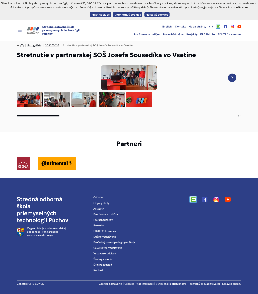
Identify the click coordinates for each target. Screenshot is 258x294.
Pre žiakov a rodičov (147, 34)
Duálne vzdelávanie (105, 236)
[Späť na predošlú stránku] (18, 45)
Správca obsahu (231, 283)
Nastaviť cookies (157, 14)
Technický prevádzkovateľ (204, 283)
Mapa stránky (197, 26)
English (167, 26)
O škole (98, 197)
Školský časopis (102, 259)
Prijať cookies (100, 14)
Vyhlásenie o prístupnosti (171, 283)
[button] (211, 27)
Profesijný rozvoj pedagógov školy (114, 242)
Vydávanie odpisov (104, 253)
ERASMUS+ (207, 34)
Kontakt (180, 26)
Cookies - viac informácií (139, 283)
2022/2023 (52, 45)
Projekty (191, 34)
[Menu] (20, 30)
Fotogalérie (34, 45)
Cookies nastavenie (110, 283)
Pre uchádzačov (173, 34)
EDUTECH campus (229, 34)
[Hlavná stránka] (22, 45)
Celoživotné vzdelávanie (108, 248)
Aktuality (98, 208)
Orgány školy (101, 203)
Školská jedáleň (102, 264)
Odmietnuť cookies (128, 14)
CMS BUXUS (36, 283)
